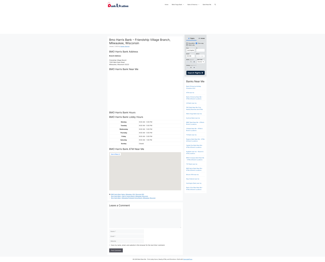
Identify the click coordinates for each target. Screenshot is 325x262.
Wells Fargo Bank (177, 4)
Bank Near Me (207, 4)
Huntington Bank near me (193, 183)
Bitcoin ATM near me (192, 174)
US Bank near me (191, 103)
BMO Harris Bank (116, 194)
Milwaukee (129, 194)
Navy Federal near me (192, 179)
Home (166, 4)
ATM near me (190, 92)
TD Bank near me (191, 135)
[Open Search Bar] (215, 4)
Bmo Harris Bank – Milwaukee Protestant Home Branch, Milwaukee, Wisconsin (133, 198)
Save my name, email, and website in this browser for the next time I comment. (138, 245)
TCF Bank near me (191, 164)
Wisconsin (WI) (140, 194)
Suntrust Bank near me (193, 118)
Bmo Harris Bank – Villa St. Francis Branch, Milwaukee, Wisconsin (129, 196)
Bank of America (192, 4)
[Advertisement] (162, 22)
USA (133, 194)
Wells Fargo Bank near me (194, 114)
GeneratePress (187, 259)
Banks (123, 194)
